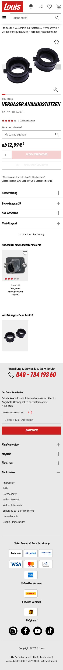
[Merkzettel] (49, 6)
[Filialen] (31, 6)
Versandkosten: (9, 181)
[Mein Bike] (40, 6)
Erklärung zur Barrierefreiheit (18, 510)
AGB (5, 488)
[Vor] (58, 67)
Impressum (9, 482)
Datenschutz (10, 494)
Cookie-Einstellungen (14, 521)
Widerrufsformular (13, 505)
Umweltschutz (10, 516)
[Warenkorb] (58, 6)
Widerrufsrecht (11, 499)
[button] (57, 18)
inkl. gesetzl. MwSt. (22, 177)
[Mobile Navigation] (4, 17)
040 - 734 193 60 (36, 375)
